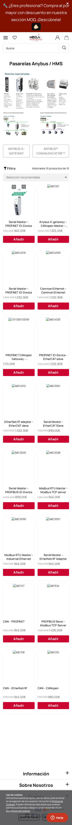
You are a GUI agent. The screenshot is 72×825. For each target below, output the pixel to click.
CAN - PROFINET (14, 621)
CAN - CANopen (48, 688)
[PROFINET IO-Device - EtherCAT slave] (53, 333)
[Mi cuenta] (57, 38)
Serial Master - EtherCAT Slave (53, 423)
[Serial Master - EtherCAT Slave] (53, 400)
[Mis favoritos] (14, 38)
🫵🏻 (36, 26)
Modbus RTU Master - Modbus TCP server (53, 490)
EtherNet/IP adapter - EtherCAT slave (18, 423)
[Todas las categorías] (6, 38)
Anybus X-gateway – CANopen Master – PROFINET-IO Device (53, 224)
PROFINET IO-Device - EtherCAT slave (53, 357)
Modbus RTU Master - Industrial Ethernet (18, 557)
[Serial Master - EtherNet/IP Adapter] (53, 533)
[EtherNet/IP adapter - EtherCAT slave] (19, 400)
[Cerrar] (67, 3)
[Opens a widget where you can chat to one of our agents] (57, 818)
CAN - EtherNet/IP (15, 688)
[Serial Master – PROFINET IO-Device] (19, 200)
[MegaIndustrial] (35, 37)
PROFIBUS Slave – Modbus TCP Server (53, 623)
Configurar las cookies (18, 811)
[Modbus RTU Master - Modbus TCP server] (53, 467)
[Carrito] (67, 38)
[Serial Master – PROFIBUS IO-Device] (19, 467)
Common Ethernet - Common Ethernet (53, 290)
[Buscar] (64, 48)
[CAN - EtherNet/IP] (19, 666)
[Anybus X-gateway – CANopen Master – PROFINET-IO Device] (53, 200)
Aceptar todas (29, 817)
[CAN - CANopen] (53, 666)
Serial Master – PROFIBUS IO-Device (18, 490)
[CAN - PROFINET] (19, 600)
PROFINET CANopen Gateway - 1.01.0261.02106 (19, 357)
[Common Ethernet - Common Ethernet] (53, 267)
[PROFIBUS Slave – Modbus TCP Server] (53, 600)
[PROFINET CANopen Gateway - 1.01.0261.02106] (19, 333)
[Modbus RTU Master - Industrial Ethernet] (19, 533)
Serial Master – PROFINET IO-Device (18, 224)
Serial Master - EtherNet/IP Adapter (53, 557)
